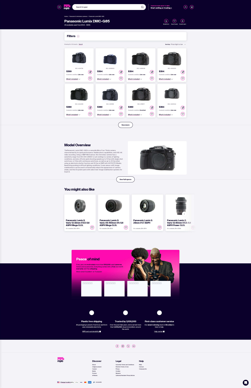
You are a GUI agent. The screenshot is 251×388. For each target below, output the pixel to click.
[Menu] (59, 7)
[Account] (185, 7)
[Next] (184, 214)
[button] (90, 72)
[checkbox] (174, 21)
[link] (67, 7)
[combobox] (109, 7)
